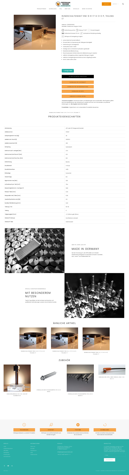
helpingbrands (121, 470)
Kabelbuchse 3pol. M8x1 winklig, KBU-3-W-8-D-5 (112, 377)
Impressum (33, 450)
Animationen (7, 456)
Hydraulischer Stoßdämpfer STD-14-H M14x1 (49, 390)
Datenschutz (33, 454)
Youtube (78, 430)
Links (5, 446)
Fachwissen (24, 430)
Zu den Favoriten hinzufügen (78, 76)
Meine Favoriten (87, 9)
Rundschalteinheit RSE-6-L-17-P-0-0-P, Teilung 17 (64, 352)
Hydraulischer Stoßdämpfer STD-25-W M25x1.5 (80, 394)
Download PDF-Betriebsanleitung (77, 86)
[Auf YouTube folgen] (8, 466)
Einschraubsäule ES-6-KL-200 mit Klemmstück (17, 394)
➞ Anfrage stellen (67, 70)
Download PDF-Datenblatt (78, 82)
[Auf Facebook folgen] (4, 466)
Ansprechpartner (8, 448)
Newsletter (6, 452)
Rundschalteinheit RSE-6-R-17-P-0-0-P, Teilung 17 (33, 352)
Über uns (67, 9)
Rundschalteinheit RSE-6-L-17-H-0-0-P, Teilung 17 (96, 353)
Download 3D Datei (78, 91)
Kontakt (106, 4)
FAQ (60, 9)
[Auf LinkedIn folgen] (12, 466)
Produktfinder (41, 9)
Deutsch (115, 4)
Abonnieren (109, 459)
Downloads (53, 9)
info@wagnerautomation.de (64, 452)
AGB (31, 452)
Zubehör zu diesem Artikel (78, 96)
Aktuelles (76, 9)
